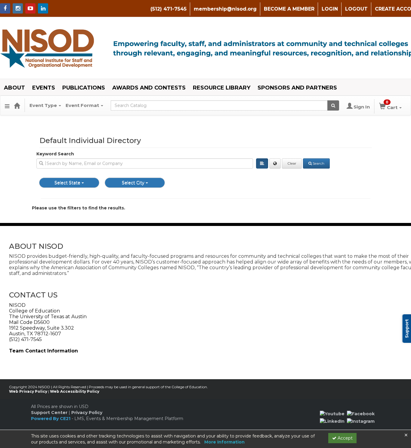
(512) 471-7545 (168, 9)
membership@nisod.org (225, 9)
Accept (344, 438)
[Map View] (275, 163)
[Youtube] (332, 413)
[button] (7, 105)
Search (318, 163)
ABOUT (14, 87)
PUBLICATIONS (83, 87)
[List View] (262, 163)
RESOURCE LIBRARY (221, 87)
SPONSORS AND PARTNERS (297, 87)
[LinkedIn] (332, 421)
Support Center (49, 412)
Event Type (43, 105)
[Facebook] (361, 413)
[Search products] (333, 105)
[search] (144, 163)
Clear (291, 163)
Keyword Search (55, 154)
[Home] (16, 105)
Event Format (83, 105)
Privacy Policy (86, 412)
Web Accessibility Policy (74, 391)
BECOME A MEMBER (289, 9)
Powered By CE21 (51, 418)
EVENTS (43, 87)
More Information (224, 442)
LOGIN (330, 9)
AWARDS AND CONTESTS (149, 87)
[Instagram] (361, 421)
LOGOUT (356, 9)
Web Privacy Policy (28, 391)
